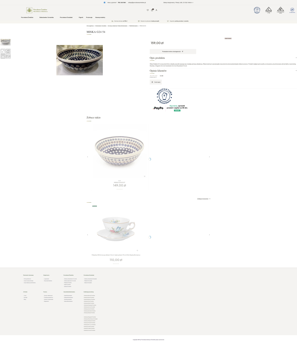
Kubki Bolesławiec (67, 295)
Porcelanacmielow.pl (145, 339)
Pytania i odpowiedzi (48, 299)
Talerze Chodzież (88, 282)
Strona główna (90, 25)
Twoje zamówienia (47, 280)
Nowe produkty (100, 17)
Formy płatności (27, 278)
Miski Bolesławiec (133, 25)
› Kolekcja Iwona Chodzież (89, 306)
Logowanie (46, 278)
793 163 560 (122, 2)
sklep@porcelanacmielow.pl (137, 2)
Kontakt (25, 297)
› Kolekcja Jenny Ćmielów (89, 308)
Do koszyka (116, 176)
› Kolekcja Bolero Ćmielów (89, 299)
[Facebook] (104, 2)
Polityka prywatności (48, 297)
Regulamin (46, 301)
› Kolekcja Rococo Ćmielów (90, 324)
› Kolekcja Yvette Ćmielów (89, 328)
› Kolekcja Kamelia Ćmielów (89, 310)
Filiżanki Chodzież (88, 280)
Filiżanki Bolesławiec (68, 297)
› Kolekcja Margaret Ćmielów (90, 316)
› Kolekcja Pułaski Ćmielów (89, 322)
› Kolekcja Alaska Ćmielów (89, 312)
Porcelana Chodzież (66, 17)
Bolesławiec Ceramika (47, 17)
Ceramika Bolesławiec (69, 291)
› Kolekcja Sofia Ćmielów (89, 326)
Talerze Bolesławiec (68, 301)
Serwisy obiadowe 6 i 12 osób (70, 278)
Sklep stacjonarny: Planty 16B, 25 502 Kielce (177, 2)
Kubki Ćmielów (67, 284)
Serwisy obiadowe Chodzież (90, 278)
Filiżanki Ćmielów (67, 282)
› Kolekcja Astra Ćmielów (89, 297)
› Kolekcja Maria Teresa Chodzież (90, 318)
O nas (24, 295)
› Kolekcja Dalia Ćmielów (89, 303)
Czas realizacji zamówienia (29, 282)
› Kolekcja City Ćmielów (89, 301)
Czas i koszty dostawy (28, 280)
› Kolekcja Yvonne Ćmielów (89, 330)
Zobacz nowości (202, 199)
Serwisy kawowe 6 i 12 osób (69, 280)
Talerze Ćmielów (67, 286)
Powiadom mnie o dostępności (171, 51)
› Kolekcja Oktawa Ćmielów (89, 320)
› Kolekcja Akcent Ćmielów (89, 295)
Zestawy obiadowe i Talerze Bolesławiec (117, 25)
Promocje (89, 17)
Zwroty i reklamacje (47, 295)
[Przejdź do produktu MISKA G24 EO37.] (119, 151)
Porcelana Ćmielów (27, 17)
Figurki (81, 17)
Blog (24, 299)
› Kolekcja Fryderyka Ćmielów (90, 305)
